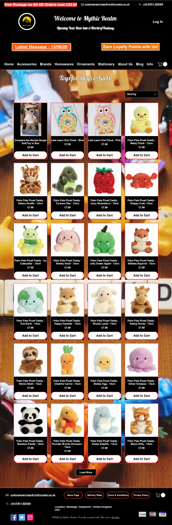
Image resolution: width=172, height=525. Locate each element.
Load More (86, 472)
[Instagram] (30, 517)
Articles (115, 517)
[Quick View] (30, 119)
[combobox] (142, 94)
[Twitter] (22, 517)
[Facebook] (13, 517)
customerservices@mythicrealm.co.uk (107, 4)
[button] (26, 64)
